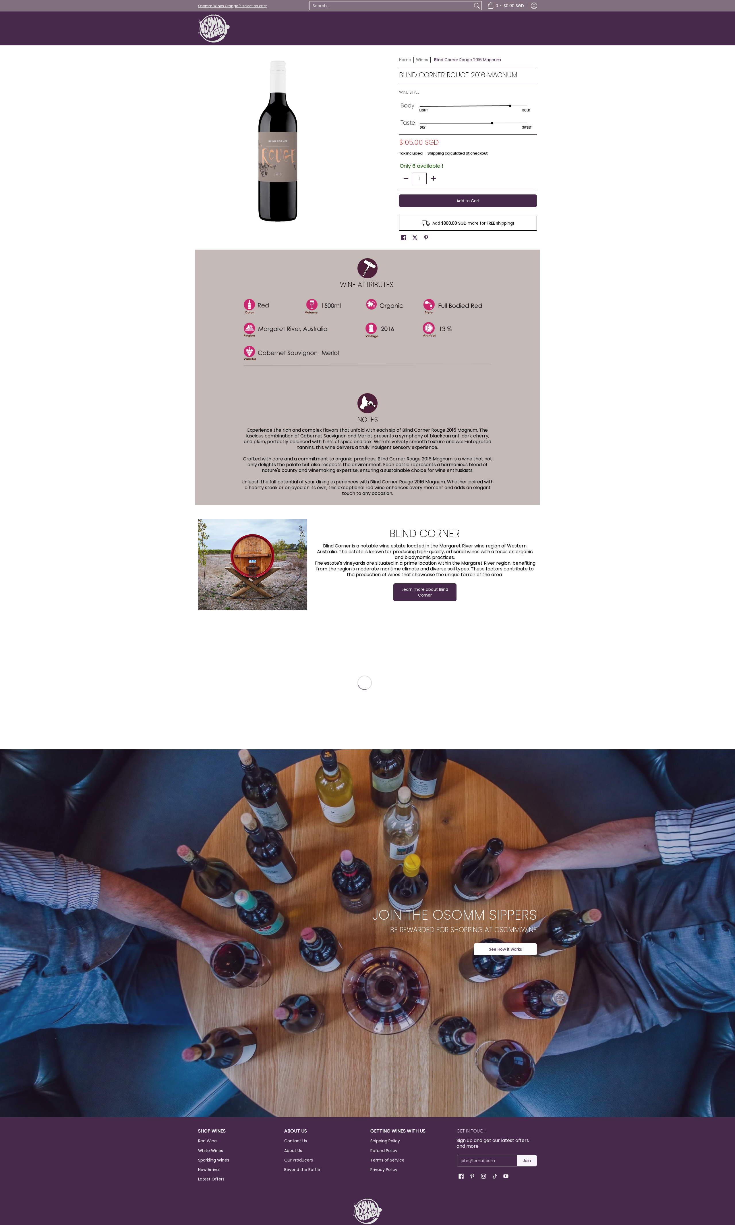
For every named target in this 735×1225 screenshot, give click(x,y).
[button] (404, 238)
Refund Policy (383, 1150)
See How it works (505, 949)
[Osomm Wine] (214, 28)
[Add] (433, 178)
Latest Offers (211, 1179)
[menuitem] (505, 5)
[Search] (476, 5)
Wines (422, 60)
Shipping (436, 153)
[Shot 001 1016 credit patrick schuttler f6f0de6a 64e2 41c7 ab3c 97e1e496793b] (252, 564)
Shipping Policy (385, 1141)
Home (405, 60)
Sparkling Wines (213, 1160)
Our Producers (298, 1160)
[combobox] (391, 5)
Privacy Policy (383, 1169)
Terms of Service (387, 1160)
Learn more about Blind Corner (425, 592)
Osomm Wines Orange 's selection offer (232, 5)
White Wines (210, 1150)
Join (527, 1161)
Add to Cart (468, 201)
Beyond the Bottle (302, 1169)
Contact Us (295, 1141)
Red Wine (207, 1141)
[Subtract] (406, 178)
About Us (293, 1150)
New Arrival (209, 1169)
